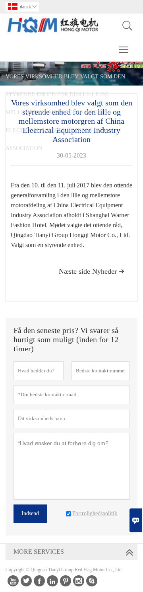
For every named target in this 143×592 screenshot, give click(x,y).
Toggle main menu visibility (123, 49)
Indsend (30, 513)
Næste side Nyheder (91, 271)
